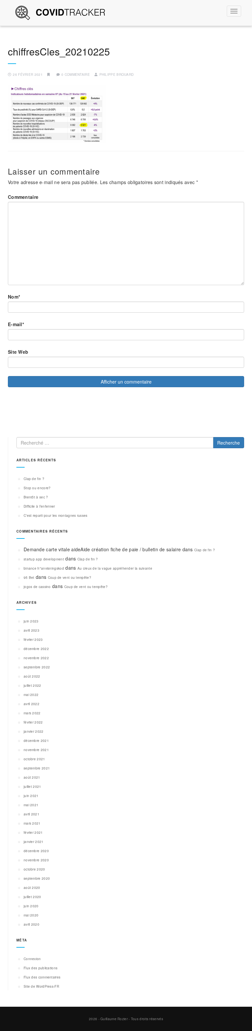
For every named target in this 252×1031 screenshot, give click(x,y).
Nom (14, 296)
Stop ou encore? (37, 488)
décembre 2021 (36, 740)
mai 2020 (31, 915)
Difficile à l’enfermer (39, 506)
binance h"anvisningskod (44, 568)
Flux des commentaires (42, 977)
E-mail (16, 324)
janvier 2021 (34, 841)
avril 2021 (31, 814)
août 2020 (32, 887)
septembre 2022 (37, 667)
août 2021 (32, 777)
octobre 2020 (34, 869)
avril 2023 (31, 630)
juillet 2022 (32, 685)
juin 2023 (31, 621)
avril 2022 (31, 704)
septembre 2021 (37, 768)
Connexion (32, 959)
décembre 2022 (36, 648)
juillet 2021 (32, 786)
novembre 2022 (36, 658)
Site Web (18, 351)
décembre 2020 (36, 851)
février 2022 (33, 722)
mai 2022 (31, 694)
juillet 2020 (32, 896)
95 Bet (29, 577)
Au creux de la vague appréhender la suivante (114, 568)
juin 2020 (31, 906)
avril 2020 (31, 924)
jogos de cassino (37, 586)
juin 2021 (31, 795)
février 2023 (33, 639)
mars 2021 (32, 823)
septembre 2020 (37, 878)
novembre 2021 (36, 749)
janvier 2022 (34, 731)
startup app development (44, 559)
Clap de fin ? (34, 478)
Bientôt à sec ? (36, 497)
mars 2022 (32, 713)
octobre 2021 (34, 759)
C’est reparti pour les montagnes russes (56, 515)
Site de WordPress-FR (41, 986)
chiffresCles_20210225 (59, 51)
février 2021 (33, 832)
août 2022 (32, 676)
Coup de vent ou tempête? (69, 577)
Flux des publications (40, 968)
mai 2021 (31, 805)
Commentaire (23, 197)
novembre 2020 (36, 860)
